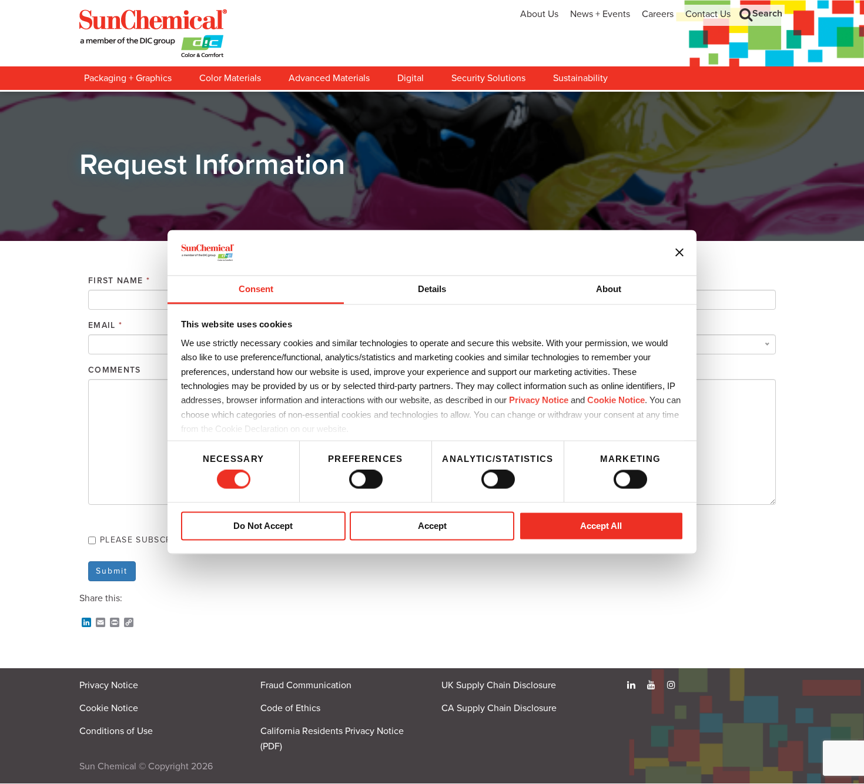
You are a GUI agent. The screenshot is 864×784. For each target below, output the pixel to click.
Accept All (601, 526)
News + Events (600, 14)
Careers (658, 14)
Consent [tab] (256, 289)
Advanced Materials (329, 78)
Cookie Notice (108, 708)
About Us (539, 14)
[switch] (366, 479)
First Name (119, 281)
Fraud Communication (305, 685)
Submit (112, 571)
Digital (410, 78)
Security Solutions (488, 78)
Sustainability (580, 78)
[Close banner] (679, 253)
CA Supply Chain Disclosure (499, 708)
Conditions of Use (116, 731)
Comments (114, 370)
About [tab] (608, 289)
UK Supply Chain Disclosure (498, 685)
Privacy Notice (538, 401)
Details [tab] (432, 289)
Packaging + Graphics (128, 78)
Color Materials (230, 78)
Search (767, 13)
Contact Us (708, 14)
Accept (432, 526)
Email (105, 325)
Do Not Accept (263, 526)
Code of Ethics (290, 708)
